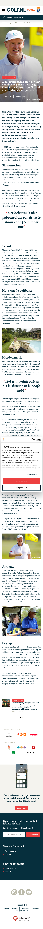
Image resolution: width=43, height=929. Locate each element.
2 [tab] (22, 717)
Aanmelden (33, 834)
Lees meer (21, 808)
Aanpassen (20, 488)
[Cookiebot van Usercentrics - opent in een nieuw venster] (31, 439)
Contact (8, 854)
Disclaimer (35, 908)
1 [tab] (20, 717)
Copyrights (25, 908)
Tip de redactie (10, 851)
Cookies (15, 908)
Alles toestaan (21, 481)
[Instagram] (14, 894)
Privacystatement (21, 911)
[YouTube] (29, 894)
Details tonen (32, 474)
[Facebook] (21, 894)
